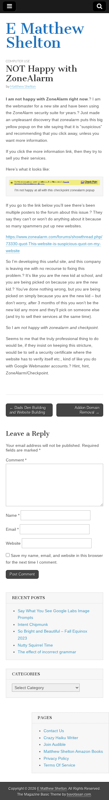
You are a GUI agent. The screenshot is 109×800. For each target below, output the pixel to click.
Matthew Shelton (23, 86)
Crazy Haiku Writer (61, 737)
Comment (16, 460)
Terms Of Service (59, 765)
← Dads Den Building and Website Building (28, 410)
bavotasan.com (79, 794)
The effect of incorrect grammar (47, 651)
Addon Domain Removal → (87, 410)
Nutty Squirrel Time (35, 645)
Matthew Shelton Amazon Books (73, 751)
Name (12, 515)
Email (12, 529)
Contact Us (54, 730)
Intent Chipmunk (33, 624)
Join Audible (55, 744)
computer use (18, 61)
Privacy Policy (56, 758)
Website (13, 543)
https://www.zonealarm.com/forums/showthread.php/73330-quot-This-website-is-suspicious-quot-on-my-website (54, 243)
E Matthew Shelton (45, 36)
